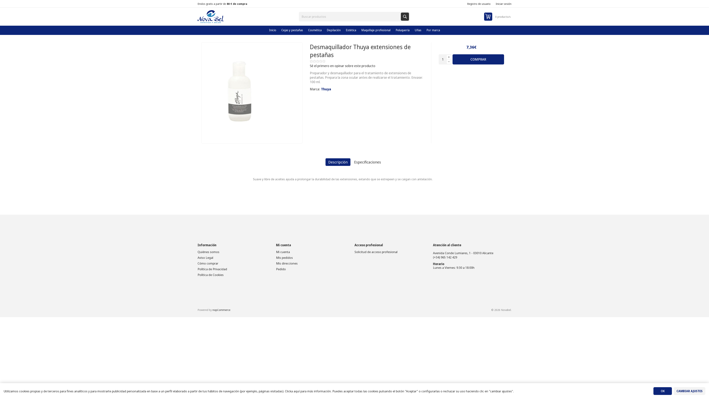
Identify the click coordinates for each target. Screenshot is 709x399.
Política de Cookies (211, 275)
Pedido (281, 269)
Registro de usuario (479, 4)
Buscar (405, 17)
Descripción (338, 162)
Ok (663, 391)
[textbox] (350, 17)
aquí (297, 391)
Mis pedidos (284, 257)
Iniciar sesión (503, 4)
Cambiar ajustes (690, 391)
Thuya (326, 89)
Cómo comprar (208, 263)
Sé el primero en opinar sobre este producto (342, 66)
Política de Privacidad (212, 269)
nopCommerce (221, 310)
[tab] (338, 162)
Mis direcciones (287, 263)
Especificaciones (367, 162)
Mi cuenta (283, 252)
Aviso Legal (205, 257)
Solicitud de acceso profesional (376, 252)
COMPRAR (478, 59)
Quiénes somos (208, 252)
